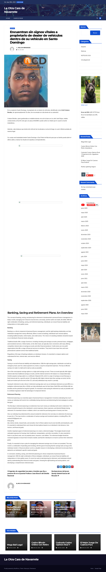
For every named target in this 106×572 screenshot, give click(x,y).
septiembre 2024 (86, 247)
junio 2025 (84, 208)
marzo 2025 (84, 221)
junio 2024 (84, 261)
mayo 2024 (84, 265)
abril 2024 (84, 269)
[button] (97, 18)
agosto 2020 (85, 305)
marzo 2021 (84, 287)
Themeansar (33, 568)
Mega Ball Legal (86, 142)
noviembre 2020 (86, 296)
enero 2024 (84, 274)
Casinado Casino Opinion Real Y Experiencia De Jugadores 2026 (90, 154)
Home (8, 18)
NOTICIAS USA (86, 55)
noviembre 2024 (86, 239)
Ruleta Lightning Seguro (88, 166)
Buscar (83, 27)
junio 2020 (84, 309)
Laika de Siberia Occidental (90, 339)
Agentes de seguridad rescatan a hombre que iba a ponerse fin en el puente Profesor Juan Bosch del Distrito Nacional (28, 473)
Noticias (12, 28)
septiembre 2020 (86, 300)
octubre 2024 (85, 243)
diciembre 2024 (85, 234)
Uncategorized (85, 60)
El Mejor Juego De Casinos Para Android (89, 544)
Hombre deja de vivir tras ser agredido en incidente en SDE (39, 510)
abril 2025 (84, 217)
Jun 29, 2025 (12, 547)
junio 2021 (84, 278)
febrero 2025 (85, 225)
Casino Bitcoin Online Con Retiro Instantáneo (40, 544)
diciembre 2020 (85, 291)
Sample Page (18, 18)
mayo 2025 (84, 212)
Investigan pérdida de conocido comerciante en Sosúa (64, 510)
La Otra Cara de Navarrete (21, 559)
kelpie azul (84, 105)
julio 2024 (84, 256)
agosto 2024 (85, 252)
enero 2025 (84, 230)
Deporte (83, 46)
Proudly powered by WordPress (12, 568)
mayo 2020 (84, 313)
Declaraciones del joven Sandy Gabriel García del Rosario (61, 473)
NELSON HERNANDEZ (24, 47)
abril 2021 (84, 283)
